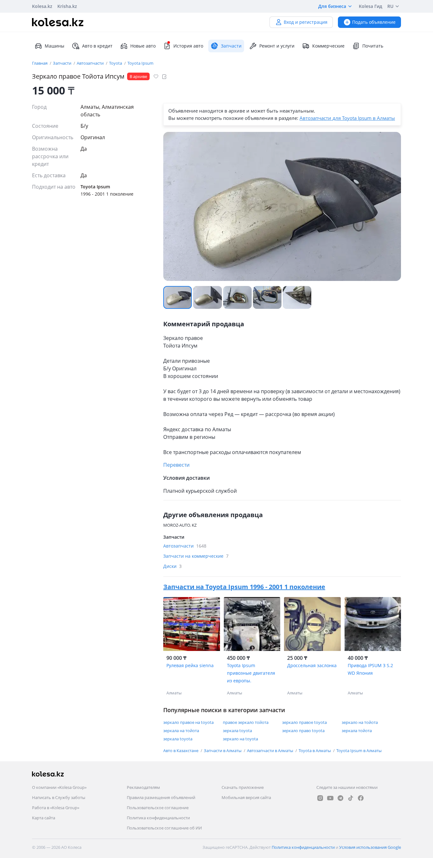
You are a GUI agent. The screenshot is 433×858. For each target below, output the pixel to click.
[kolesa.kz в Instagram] (320, 798)
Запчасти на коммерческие (196, 556)
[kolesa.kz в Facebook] (361, 798)
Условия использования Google (370, 847)
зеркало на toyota (240, 739)
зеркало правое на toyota (188, 722)
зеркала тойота (357, 730)
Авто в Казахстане (181, 750)
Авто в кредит (97, 46)
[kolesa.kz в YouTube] (330, 798)
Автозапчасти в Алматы (270, 750)
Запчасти (62, 63)
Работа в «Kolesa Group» (55, 807)
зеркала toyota (237, 730)
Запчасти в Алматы (223, 750)
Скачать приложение (243, 787)
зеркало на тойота (360, 722)
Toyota (116, 63)
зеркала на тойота (181, 730)
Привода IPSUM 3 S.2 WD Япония (370, 669)
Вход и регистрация (305, 22)
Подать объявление (374, 22)
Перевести (176, 464)
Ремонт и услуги (276, 46)
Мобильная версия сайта (246, 797)
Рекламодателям (143, 787)
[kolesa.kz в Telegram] (340, 798)
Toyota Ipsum (140, 63)
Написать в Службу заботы (58, 797)
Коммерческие (328, 46)
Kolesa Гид (370, 6)
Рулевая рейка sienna (190, 665)
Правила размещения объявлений (161, 797)
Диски (172, 566)
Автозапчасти (91, 63)
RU (390, 6)
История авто (188, 46)
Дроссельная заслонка (312, 665)
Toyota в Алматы (315, 750)
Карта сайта (43, 818)
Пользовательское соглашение (158, 807)
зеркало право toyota (303, 730)
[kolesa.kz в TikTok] (350, 798)
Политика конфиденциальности (158, 818)
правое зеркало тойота (245, 722)
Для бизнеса (332, 6)
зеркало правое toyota (304, 722)
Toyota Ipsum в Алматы (359, 750)
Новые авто (143, 46)
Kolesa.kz (42, 6)
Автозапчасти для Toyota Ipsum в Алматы (347, 118)
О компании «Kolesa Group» (59, 787)
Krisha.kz (67, 6)
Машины (54, 46)
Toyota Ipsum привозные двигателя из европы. (251, 673)
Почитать (372, 46)
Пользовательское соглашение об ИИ (164, 828)
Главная (40, 63)
